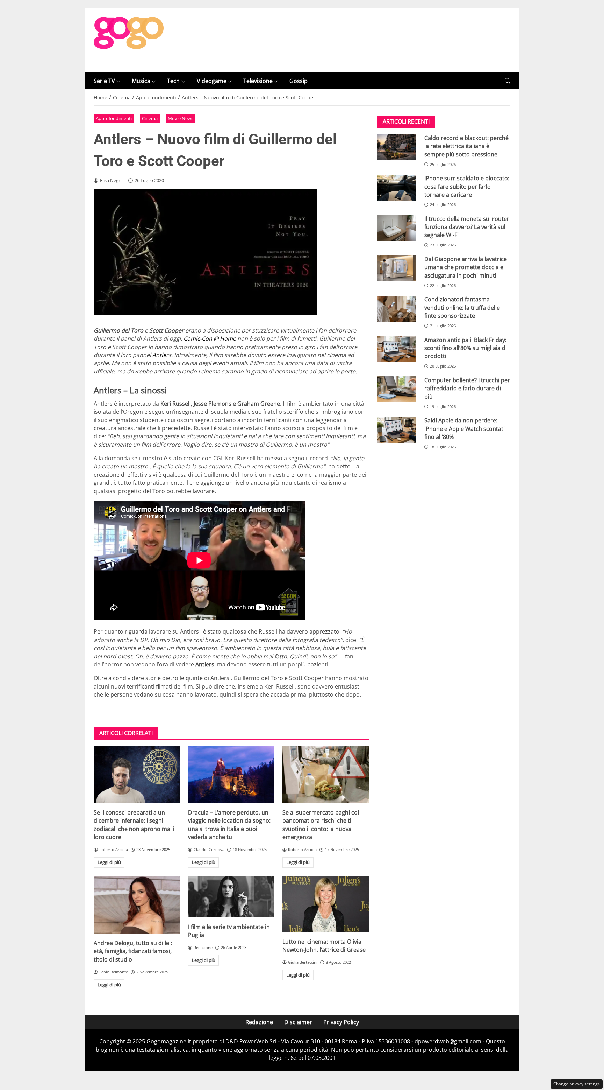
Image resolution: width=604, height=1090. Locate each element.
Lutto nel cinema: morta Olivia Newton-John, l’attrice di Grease (324, 945)
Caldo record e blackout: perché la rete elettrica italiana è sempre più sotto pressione (466, 146)
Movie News (180, 118)
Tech (173, 81)
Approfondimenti (114, 118)
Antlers (161, 355)
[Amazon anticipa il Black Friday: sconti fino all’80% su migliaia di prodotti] (396, 349)
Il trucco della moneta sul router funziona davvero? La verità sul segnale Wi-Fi (466, 227)
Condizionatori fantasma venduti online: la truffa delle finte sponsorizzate (462, 308)
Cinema (150, 118)
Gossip (298, 81)
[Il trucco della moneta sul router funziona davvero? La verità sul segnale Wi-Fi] (396, 228)
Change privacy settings (576, 1084)
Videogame (211, 81)
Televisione (258, 81)
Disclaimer (298, 1022)
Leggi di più (109, 862)
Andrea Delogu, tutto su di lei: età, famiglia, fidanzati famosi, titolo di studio (133, 951)
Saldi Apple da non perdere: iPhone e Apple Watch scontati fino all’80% (464, 429)
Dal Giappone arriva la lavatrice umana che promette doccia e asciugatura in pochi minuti (465, 267)
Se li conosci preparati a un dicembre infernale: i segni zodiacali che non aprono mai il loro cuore (135, 825)
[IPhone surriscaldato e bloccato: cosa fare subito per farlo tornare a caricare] (396, 188)
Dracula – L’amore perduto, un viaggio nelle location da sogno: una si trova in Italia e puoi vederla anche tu (229, 825)
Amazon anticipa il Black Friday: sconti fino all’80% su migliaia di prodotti (465, 348)
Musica (141, 81)
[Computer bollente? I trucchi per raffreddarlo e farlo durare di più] (396, 389)
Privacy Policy (341, 1022)
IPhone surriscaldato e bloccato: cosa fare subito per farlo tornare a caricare (466, 187)
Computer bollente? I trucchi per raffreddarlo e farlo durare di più (467, 388)
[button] (507, 81)
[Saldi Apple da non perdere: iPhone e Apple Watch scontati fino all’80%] (396, 430)
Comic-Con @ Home (210, 338)
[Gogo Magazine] (129, 40)
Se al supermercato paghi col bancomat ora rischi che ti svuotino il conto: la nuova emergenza (320, 825)
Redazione (259, 1022)
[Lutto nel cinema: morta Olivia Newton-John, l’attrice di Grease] (325, 904)
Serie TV (104, 81)
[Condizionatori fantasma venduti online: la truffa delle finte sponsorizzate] (396, 309)
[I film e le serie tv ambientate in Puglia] (231, 896)
